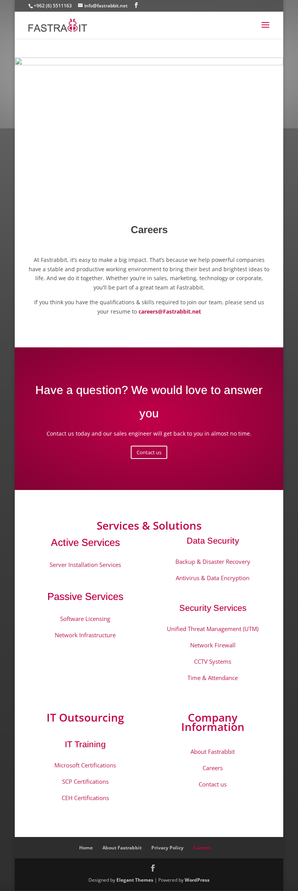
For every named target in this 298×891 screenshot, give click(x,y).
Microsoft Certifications (85, 765)
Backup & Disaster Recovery (212, 561)
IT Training (85, 744)
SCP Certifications (85, 781)
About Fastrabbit (213, 751)
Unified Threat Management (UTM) (212, 629)
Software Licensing (85, 618)
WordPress (197, 880)
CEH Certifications (85, 798)
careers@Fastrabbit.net (170, 311)
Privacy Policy (167, 847)
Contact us (149, 452)
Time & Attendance (212, 678)
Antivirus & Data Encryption (212, 578)
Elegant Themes (134, 880)
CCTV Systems (212, 661)
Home (86, 847)
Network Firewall (213, 645)
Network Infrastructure (85, 635)
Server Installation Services (85, 564)
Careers (213, 768)
